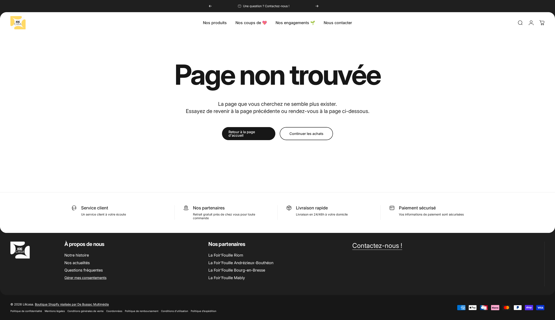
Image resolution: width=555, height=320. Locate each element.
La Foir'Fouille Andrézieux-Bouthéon (240, 262)
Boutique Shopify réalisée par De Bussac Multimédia (72, 304)
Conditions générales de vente (85, 311)
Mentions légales (55, 311)
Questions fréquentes (83, 270)
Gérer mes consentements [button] (85, 277)
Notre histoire (76, 255)
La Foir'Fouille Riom (225, 255)
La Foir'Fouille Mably (226, 277)
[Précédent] (210, 6)
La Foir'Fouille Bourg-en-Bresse (236, 270)
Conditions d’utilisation (174, 311)
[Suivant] (317, 6)
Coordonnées (114, 311)
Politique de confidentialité (26, 311)
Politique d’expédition (203, 311)
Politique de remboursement (141, 311)
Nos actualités (77, 262)
